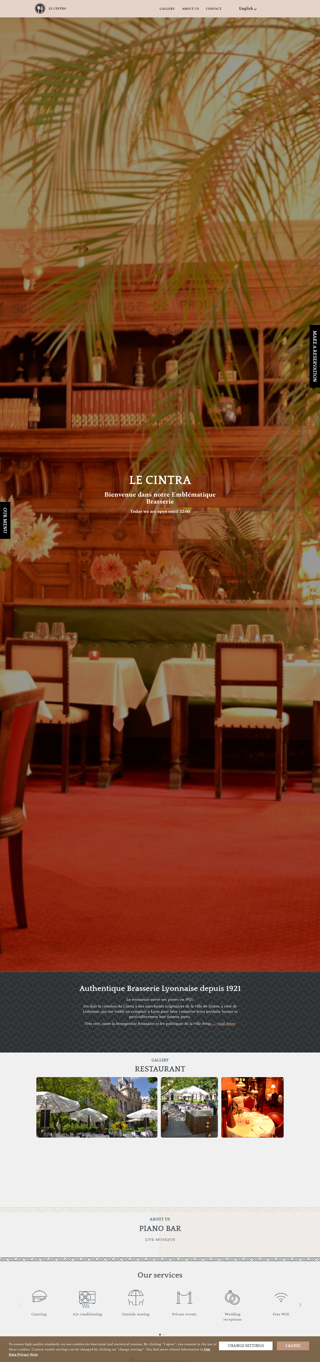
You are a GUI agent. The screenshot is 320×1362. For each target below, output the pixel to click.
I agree (293, 1346)
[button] (248, 8)
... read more (223, 1024)
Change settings (246, 1346)
